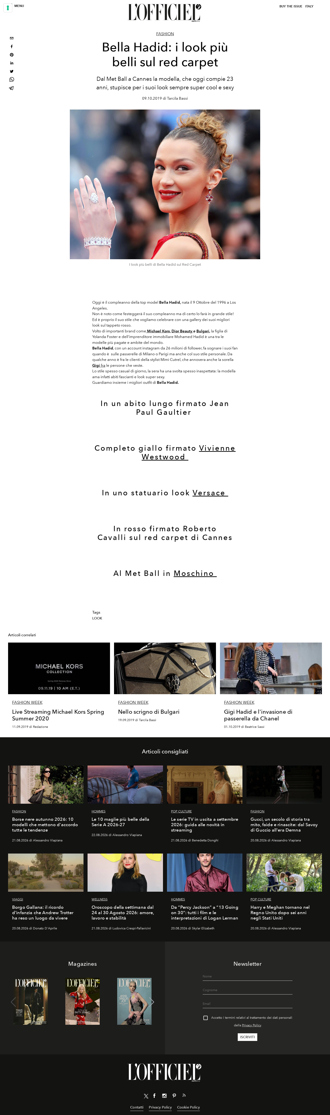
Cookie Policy (188, 1107)
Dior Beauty (182, 331)
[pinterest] (11, 55)
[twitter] (11, 72)
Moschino (195, 573)
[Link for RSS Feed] (184, 1096)
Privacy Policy (251, 1025)
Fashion (165, 33)
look (97, 618)
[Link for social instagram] (164, 1096)
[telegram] (11, 88)
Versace (210, 492)
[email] (11, 39)
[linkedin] (11, 63)
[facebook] (11, 47)
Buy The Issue (290, 6)
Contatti (136, 1107)
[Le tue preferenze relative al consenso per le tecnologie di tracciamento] (8, 8)
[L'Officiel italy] (165, 13)
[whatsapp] (11, 80)
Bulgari (202, 331)
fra (98, 365)
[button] (152, 1002)
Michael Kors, (159, 331)
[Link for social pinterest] (174, 1096)
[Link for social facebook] (154, 1096)
